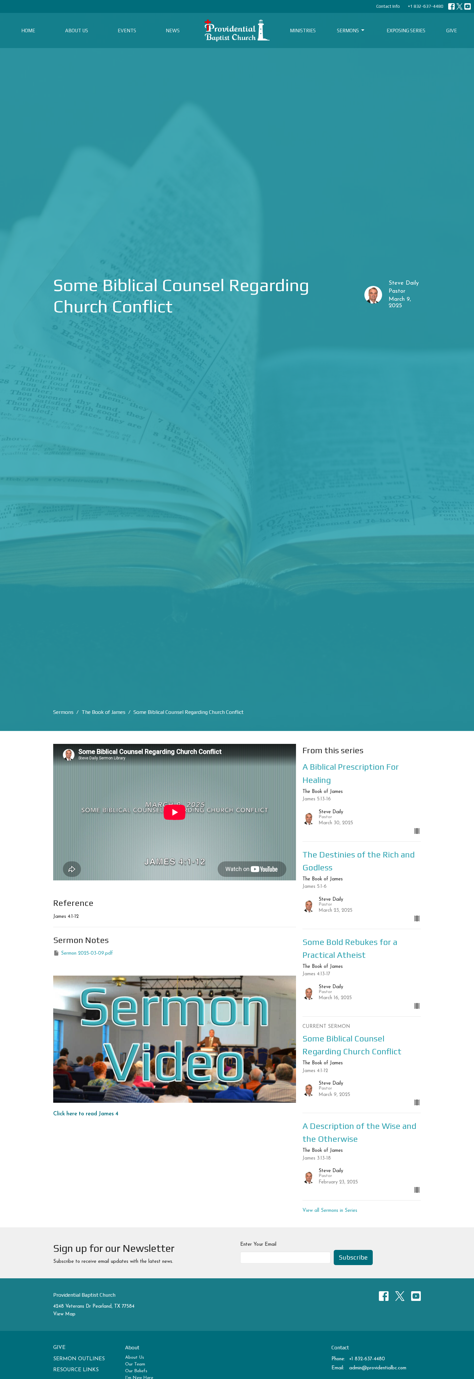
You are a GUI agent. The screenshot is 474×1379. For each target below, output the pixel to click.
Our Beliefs (136, 1371)
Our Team (135, 1364)
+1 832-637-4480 (425, 6)
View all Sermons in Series (329, 1210)
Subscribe (353, 1257)
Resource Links (76, 1370)
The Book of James (103, 712)
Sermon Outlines (79, 1359)
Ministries (303, 30)
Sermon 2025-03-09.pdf (87, 953)
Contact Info (388, 6)
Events (127, 30)
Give (451, 30)
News (173, 30)
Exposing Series (406, 30)
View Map (64, 1314)
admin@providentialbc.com (377, 1368)
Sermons (348, 30)
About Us (76, 30)
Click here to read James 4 (85, 1114)
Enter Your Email (258, 1244)
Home (28, 30)
